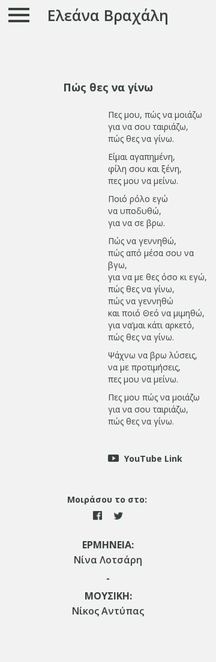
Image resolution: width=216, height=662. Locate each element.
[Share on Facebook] (98, 514)
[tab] (108, 87)
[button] (108, 87)
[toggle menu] (19, 14)
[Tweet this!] (118, 514)
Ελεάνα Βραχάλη (108, 15)
